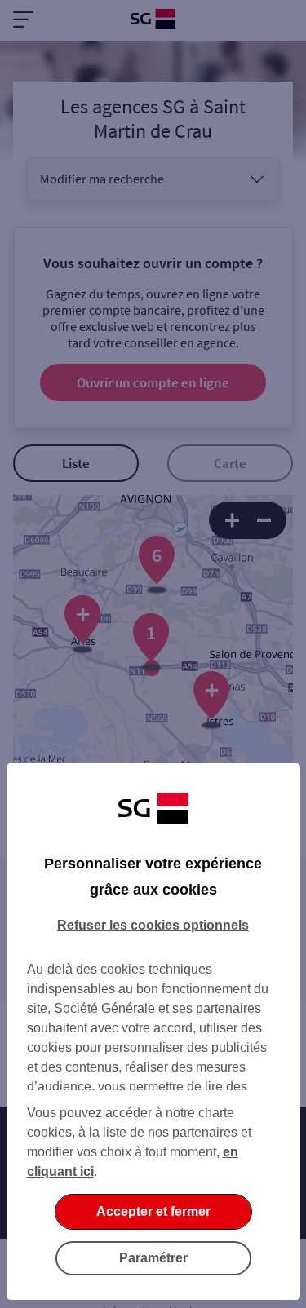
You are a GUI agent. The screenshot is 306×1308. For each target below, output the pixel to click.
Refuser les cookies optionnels (153, 925)
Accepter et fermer (153, 1211)
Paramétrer (153, 1258)
